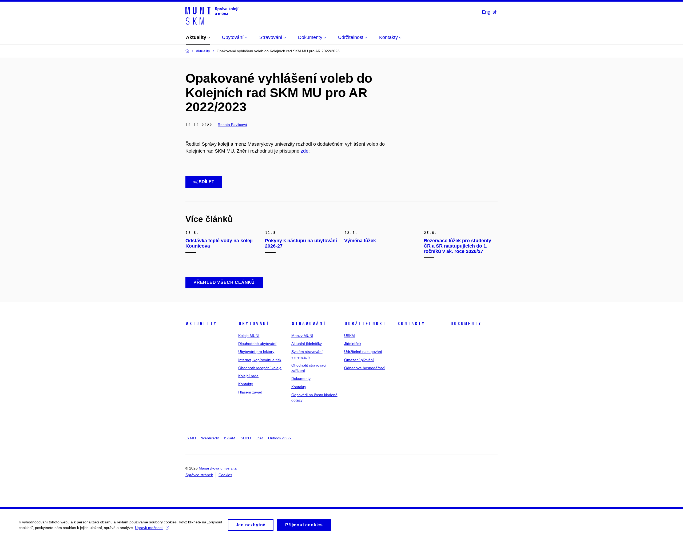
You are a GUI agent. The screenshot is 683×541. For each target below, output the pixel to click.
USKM (349, 335)
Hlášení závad (250, 392)
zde (304, 151)
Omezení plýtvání (359, 360)
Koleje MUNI (248, 335)
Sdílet (206, 182)
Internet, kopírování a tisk (259, 360)
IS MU (190, 438)
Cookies (225, 475)
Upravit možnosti (149, 528)
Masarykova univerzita (218, 468)
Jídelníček (352, 343)
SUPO (246, 438)
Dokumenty (301, 378)
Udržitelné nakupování (363, 351)
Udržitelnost (365, 324)
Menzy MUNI (302, 335)
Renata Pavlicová (232, 124)
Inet (259, 438)
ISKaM (229, 438)
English (490, 12)
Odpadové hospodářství (364, 368)
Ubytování (253, 324)
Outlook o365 (279, 438)
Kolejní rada (248, 376)
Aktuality (201, 324)
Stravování (308, 324)
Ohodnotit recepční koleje (259, 368)
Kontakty (245, 384)
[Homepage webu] (212, 15)
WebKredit (210, 438)
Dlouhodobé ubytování (257, 343)
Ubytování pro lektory (256, 351)
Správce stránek (199, 475)
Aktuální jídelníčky (306, 343)
